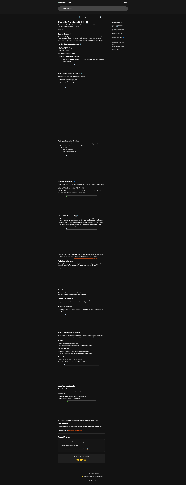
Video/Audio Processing (71, 17)
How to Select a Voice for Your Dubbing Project (85, 258)
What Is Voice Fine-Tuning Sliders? (118, 43)
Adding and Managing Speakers (117, 34)
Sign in (125, 2)
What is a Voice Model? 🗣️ (118, 37)
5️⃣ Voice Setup (82, 17)
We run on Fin (94, 480)
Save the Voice (115, 49)
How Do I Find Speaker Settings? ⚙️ (117, 25)
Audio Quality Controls (117, 40)
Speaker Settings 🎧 (117, 22)
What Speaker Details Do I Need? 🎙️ (118, 30)
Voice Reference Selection (118, 46)
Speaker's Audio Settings (75, 430)
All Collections (61, 17)
